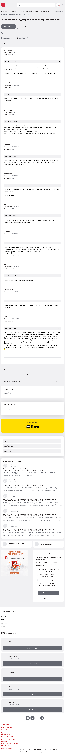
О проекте (5, 724)
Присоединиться (32, 679)
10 (14, 38)
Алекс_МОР (8, 289)
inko (5, 204)
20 (16, 38)
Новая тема (8, 26)
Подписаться (32, 648)
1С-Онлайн (5, 623)
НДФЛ (58, 381)
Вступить (32, 694)
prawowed (8, 50)
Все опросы (48, 598)
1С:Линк (4, 620)
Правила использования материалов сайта (7, 734)
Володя (7, 144)
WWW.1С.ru (5, 617)
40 (18, 38)
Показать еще (32, 375)
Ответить (22, 26)
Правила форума (7, 748)
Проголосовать (48, 593)
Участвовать (32, 663)
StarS (6, 317)
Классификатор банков (12, 381)
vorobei (7, 83)
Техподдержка (6, 752)
